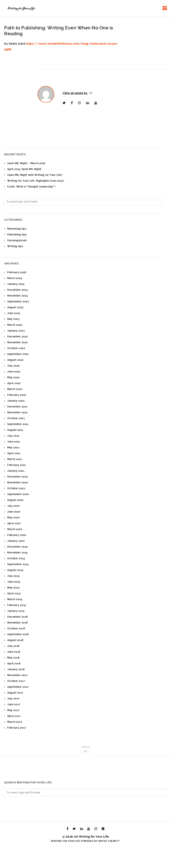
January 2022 (16, 400)
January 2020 (16, 540)
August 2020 (15, 500)
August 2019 (15, 570)
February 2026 (16, 272)
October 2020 (16, 488)
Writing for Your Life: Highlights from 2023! (35, 180)
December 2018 (17, 616)
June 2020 (13, 511)
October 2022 (16, 348)
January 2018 (15, 669)
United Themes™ (109, 841)
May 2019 (13, 587)
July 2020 (13, 505)
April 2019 (13, 593)
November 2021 (17, 412)
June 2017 (13, 704)
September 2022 (18, 354)
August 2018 (15, 640)
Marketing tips (16, 228)
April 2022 (14, 383)
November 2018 (17, 622)
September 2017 (18, 686)
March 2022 (14, 389)
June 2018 (13, 651)
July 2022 (13, 365)
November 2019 (17, 552)
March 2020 (14, 529)
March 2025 (14, 278)
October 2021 (16, 418)
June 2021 (13, 441)
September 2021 (18, 424)
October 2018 (16, 628)
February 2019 (16, 605)
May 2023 (13, 319)
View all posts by (75, 93)
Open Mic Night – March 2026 (26, 163)
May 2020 (13, 517)
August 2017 (15, 692)
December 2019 (17, 546)
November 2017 (17, 675)
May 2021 (13, 447)
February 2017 (16, 727)
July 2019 (13, 575)
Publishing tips (17, 234)
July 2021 (13, 435)
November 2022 (17, 342)
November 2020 (17, 482)
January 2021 (15, 470)
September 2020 (18, 494)
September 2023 (18, 301)
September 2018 (18, 634)
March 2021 (14, 459)
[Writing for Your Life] (21, 8)
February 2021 (16, 465)
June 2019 (13, 581)
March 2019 (14, 599)
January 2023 (16, 330)
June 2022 (13, 371)
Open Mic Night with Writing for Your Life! (34, 174)
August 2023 (15, 307)
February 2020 (16, 535)
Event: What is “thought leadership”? (31, 186)
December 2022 (17, 336)
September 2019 (18, 564)
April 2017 (13, 716)
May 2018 (13, 657)
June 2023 (13, 313)
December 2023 (17, 289)
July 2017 (13, 698)
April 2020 (14, 523)
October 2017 (16, 681)
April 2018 (13, 663)
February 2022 (16, 394)
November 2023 (17, 295)
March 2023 (14, 324)
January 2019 (15, 610)
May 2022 (13, 377)
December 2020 (17, 476)
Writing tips (15, 246)
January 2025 (16, 284)
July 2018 (13, 646)
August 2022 (15, 359)
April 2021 (13, 453)
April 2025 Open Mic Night (24, 169)
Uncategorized (17, 240)
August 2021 (15, 430)
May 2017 (13, 710)
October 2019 (16, 558)
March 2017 (14, 721)
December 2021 (17, 406)
